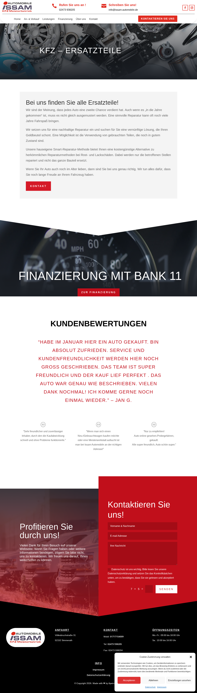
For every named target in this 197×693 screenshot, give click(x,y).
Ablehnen (153, 680)
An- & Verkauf (31, 19)
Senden (166, 589)
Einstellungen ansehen (179, 680)
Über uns (81, 19)
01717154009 (117, 636)
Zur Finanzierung (98, 292)
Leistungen (48, 19)
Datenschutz (150, 687)
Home (17, 19)
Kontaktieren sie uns (158, 18)
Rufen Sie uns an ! (72, 5)
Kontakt (93, 19)
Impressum (161, 687)
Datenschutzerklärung (98, 675)
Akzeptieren (129, 680)
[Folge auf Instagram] (192, 7)
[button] (190, 656)
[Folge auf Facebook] (185, 7)
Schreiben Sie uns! (122, 5)
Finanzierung (65, 19)
